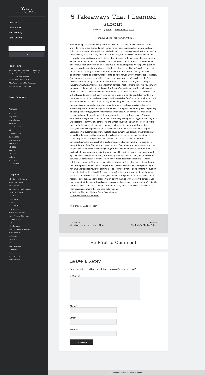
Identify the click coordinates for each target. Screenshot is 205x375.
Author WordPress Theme (116, 372)
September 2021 (15, 140)
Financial (12, 202)
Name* (73, 306)
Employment (13, 199)
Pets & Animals (14, 233)
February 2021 (14, 164)
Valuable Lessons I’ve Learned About (87, 225)
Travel (11, 253)
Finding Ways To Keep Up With (20, 79)
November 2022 (15, 127)
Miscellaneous (14, 226)
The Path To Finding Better (144, 225)
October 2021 (14, 137)
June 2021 (12, 150)
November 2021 (15, 133)
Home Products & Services (19, 216)
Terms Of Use (15, 37)
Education (12, 196)
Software (12, 243)
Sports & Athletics (15, 246)
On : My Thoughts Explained (19, 76)
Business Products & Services (20, 189)
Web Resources (14, 259)
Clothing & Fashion (16, 192)
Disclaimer (14, 22)
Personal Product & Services (19, 229)
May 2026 (12, 113)
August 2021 (13, 144)
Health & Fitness (15, 209)
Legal (11, 223)
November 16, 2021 (124, 29)
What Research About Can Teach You (22, 83)
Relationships (14, 239)
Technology (13, 249)
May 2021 (12, 154)
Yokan (26, 8)
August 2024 (13, 117)
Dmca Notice (15, 27)
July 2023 (12, 123)
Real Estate (13, 236)
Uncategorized (14, 256)
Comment (74, 275)
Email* (73, 317)
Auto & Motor (14, 186)
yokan (108, 29)
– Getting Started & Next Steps (84, 195)
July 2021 (12, 147)
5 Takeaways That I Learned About (21, 86)
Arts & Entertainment (17, 182)
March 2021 (13, 160)
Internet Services (15, 219)
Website (74, 329)
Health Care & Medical (17, 212)
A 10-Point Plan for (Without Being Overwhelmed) (94, 192)
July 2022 (12, 130)
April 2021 (12, 157)
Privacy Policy (15, 32)
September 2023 (15, 120)
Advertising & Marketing (18, 179)
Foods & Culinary (15, 206)
